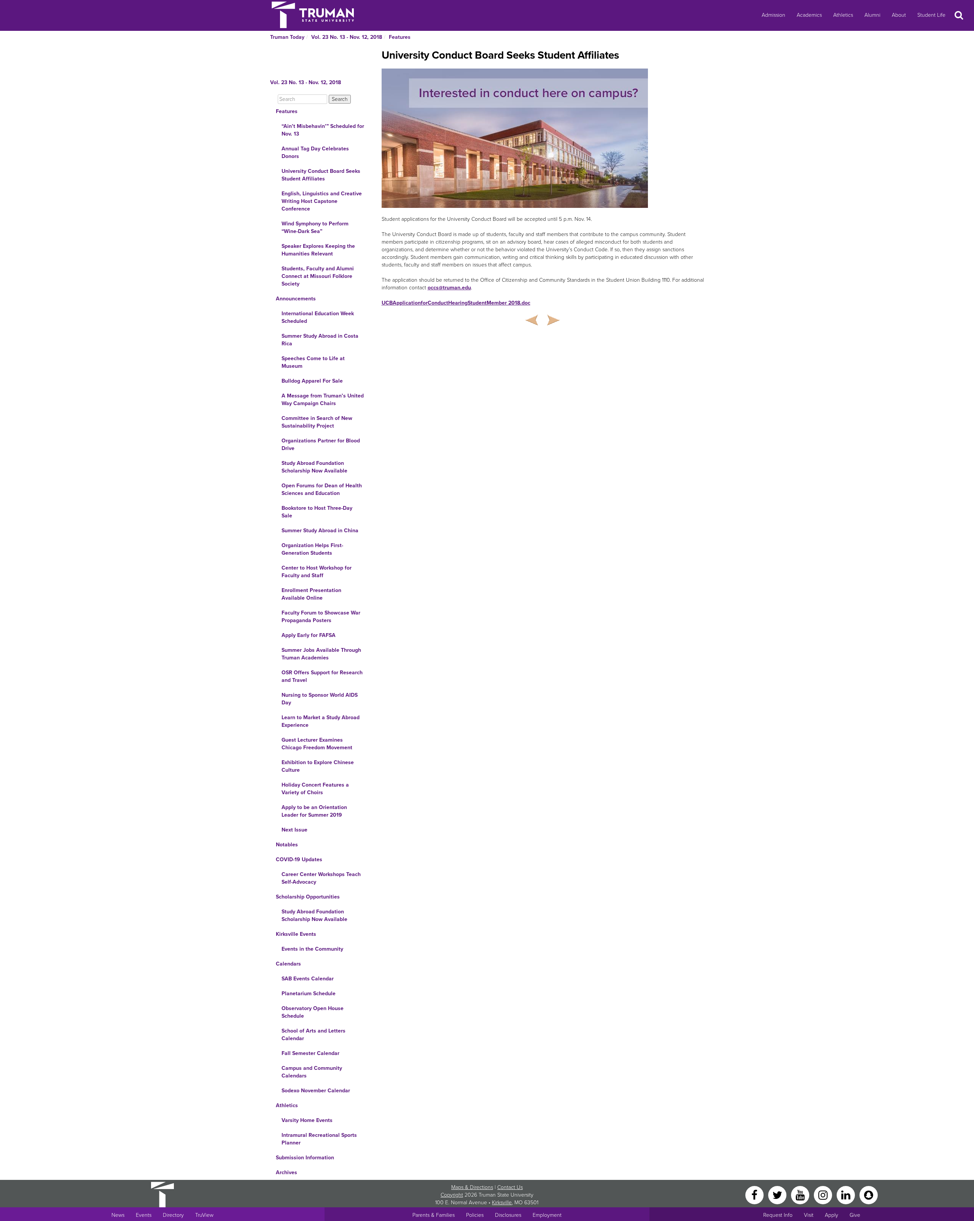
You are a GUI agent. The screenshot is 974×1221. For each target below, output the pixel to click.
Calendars (288, 964)
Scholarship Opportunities (308, 897)
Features (400, 37)
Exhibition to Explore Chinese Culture (318, 766)
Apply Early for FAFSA (309, 635)
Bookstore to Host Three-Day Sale (317, 512)
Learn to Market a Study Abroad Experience (321, 721)
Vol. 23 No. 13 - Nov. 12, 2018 (346, 37)
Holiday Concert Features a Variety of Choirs (315, 789)
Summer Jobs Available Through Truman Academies (321, 654)
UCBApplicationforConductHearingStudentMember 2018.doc (456, 303)
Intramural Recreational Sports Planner (319, 1139)
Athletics (843, 15)
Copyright (452, 1195)
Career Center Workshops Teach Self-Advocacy (321, 878)
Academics (809, 15)
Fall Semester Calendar (310, 1053)
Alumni (872, 15)
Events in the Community (312, 949)
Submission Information (305, 1157)
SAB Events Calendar (308, 978)
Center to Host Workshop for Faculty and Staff (317, 572)
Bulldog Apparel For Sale (312, 381)
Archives (286, 1172)
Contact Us (510, 1187)
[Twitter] (778, 1194)
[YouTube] (800, 1194)
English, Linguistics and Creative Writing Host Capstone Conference (322, 201)
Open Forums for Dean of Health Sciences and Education (322, 489)
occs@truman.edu (449, 287)
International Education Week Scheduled (318, 317)
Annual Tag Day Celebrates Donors (315, 152)
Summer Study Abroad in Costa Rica (320, 340)
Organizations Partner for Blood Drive (321, 444)
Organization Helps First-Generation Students (312, 549)
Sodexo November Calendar (316, 1090)
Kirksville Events (296, 934)
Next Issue (294, 830)
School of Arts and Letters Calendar (313, 1035)
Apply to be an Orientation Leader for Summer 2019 (314, 811)
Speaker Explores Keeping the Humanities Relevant (318, 250)
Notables (287, 844)
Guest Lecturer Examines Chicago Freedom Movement (317, 744)
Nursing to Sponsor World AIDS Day (320, 699)
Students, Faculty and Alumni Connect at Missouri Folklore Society (318, 276)
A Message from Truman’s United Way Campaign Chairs (323, 400)
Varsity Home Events (307, 1120)
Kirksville (502, 1202)
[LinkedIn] (846, 1194)
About (899, 15)
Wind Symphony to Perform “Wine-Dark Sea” (315, 227)
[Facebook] (755, 1194)
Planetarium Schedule (309, 993)
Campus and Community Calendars (312, 1072)
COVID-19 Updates (299, 859)
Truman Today (287, 37)
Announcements (296, 298)
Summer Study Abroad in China (320, 530)
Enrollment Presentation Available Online (311, 594)
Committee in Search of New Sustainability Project (317, 422)
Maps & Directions (472, 1187)
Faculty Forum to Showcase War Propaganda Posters (321, 617)
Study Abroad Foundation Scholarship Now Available (314, 467)
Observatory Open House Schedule (313, 1012)
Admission (773, 15)
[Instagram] (823, 1194)
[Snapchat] (868, 1194)
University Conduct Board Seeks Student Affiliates (321, 175)
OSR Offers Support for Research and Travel (322, 676)
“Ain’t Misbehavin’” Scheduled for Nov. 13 (323, 130)
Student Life (931, 15)
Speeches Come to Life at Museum (313, 362)
